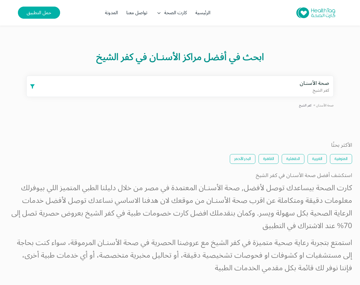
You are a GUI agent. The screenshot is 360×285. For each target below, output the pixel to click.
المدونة (111, 13)
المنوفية (341, 158)
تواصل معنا (136, 13)
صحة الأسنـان (325, 105)
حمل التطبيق (39, 13)
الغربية (317, 158)
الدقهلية (293, 158)
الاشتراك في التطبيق (292, 226)
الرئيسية (202, 13)
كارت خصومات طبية (157, 213)
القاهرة (268, 158)
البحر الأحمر (242, 158)
